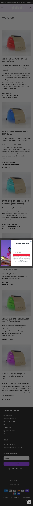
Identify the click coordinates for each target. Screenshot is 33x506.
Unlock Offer (21, 255)
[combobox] (14, 253)
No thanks (21, 263)
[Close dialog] (31, 241)
